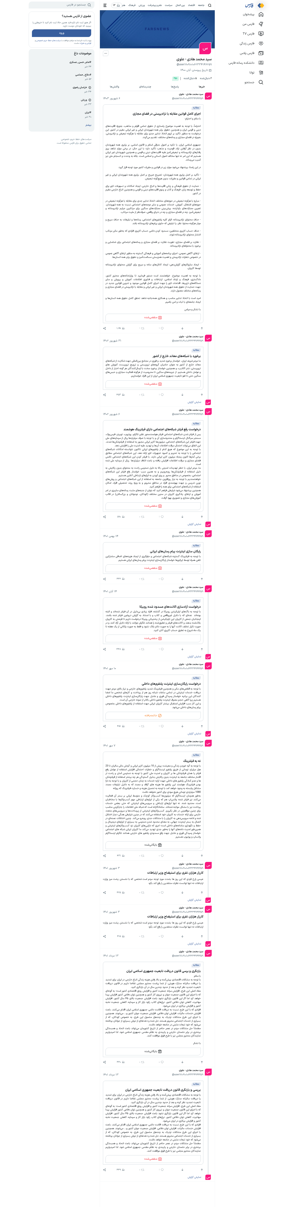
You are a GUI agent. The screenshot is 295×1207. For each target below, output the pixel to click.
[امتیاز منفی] (182, 328)
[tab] (202, 87)
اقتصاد (191, 5)
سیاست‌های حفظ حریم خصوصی (48, 40)
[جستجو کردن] (210, 5)
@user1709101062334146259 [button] (187, 98)
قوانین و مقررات (85, 43)
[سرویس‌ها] (105, 5)
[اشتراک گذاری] (104, 328)
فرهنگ (132, 5)
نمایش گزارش (194, 402)
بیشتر (88, 125)
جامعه (201, 5)
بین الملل (180, 5)
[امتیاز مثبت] (201, 328)
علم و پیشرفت (155, 5)
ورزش (142, 5)
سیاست (168, 5)
